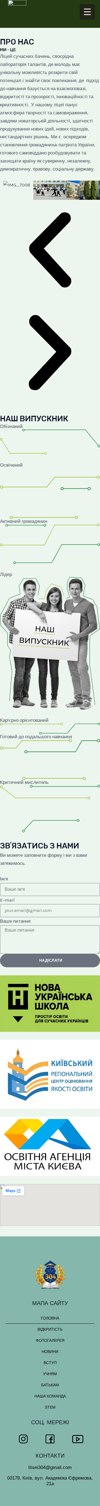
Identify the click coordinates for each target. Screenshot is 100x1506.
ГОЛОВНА (50, 1318)
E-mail (7, 900)
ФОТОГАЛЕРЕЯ (50, 1340)
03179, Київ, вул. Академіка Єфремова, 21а (50, 1480)
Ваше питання (15, 921)
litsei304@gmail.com (50, 1467)
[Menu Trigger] (87, 11)
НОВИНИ (50, 1351)
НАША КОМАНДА (50, 1396)
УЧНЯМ (50, 1374)
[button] (50, 251)
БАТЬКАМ (50, 1385)
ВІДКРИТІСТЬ (50, 1329)
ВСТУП (50, 1362)
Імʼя (4, 879)
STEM (50, 1407)
